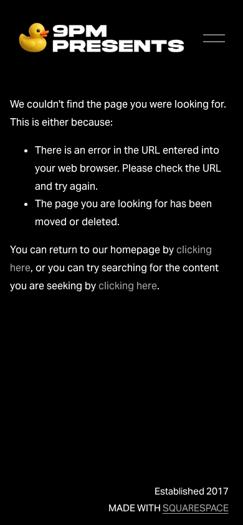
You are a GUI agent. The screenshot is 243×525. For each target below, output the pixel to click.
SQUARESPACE (196, 508)
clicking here (127, 285)
